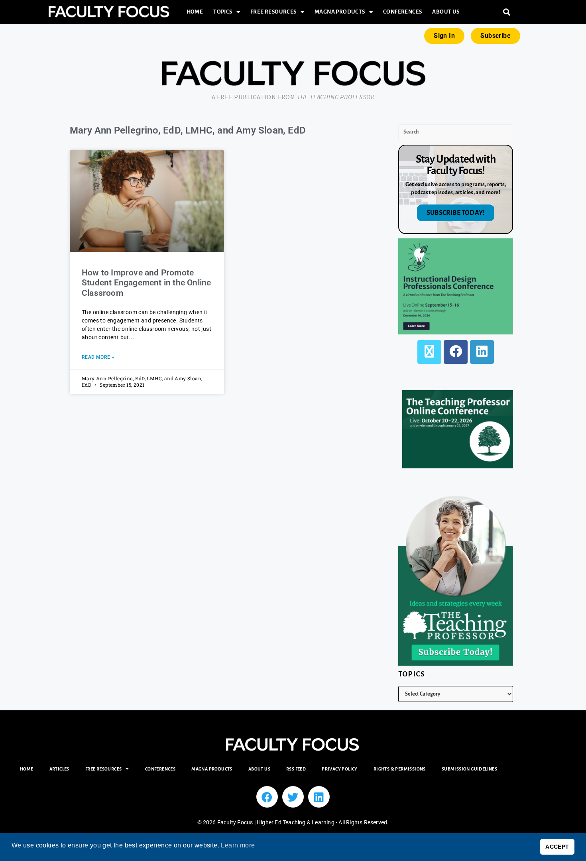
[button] (506, 12)
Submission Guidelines (469, 769)
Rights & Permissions (400, 769)
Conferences (402, 12)
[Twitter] (293, 797)
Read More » (98, 357)
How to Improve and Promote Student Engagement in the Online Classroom (146, 282)
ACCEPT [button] (557, 846)
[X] (429, 352)
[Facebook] (456, 352)
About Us (445, 12)
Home (195, 12)
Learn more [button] (238, 845)
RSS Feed (296, 769)
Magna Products (340, 12)
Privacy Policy (340, 769)
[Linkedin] (319, 797)
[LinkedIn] (482, 352)
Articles (59, 769)
